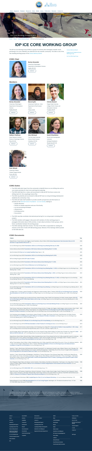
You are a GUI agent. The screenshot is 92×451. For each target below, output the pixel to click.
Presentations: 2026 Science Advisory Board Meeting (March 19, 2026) (40, 249)
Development (24, 424)
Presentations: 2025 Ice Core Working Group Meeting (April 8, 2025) (40, 255)
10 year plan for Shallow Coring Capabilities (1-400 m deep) (64, 327)
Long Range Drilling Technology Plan (40, 426)
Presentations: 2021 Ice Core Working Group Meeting (37, 287)
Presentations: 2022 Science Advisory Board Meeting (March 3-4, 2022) (40, 282)
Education (54, 11)
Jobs (10, 440)
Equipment (16, 11)
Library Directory (56, 439)
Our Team (11, 420)
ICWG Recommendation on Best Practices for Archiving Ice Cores (40, 323)
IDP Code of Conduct (30, 258)
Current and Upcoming (26, 433)
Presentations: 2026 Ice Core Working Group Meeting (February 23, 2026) (42, 245)
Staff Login (74, 434)
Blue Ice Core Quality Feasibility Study (29, 252)
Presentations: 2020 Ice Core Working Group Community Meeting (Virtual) (42, 303)
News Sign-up (55, 422)
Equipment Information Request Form (41, 431)
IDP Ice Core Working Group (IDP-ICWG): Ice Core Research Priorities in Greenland (35, 316)
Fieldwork (22, 11)
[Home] (46, 4)
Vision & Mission (12, 438)
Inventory (23, 418)
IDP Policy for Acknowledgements (59, 433)
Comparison (24, 422)
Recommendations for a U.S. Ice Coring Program (37, 380)
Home (10, 39)
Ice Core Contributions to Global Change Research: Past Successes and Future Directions (50, 363)
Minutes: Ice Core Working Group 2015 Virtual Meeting (37, 320)
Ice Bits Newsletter (56, 420)
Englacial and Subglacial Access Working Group (74, 53)
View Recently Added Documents (59, 444)
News (33, 11)
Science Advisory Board (23, 39)
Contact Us (60, 11)
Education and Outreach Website (76, 423)
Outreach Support (75, 425)
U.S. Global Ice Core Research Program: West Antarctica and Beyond (29, 374)
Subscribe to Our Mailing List (39, 428)
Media (37, 11)
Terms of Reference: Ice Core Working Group (35, 265)
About (11, 11)
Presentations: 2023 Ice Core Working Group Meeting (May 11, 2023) (41, 268)
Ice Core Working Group (72, 56)
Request (23, 426)
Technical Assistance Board (14, 436)
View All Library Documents (58, 442)
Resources (28, 11)
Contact (32, 70)
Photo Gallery (55, 435)
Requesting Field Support (13, 424)
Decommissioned (25, 428)
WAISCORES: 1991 (29, 368)
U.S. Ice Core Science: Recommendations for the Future (28, 339)
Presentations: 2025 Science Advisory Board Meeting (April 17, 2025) (40, 262)
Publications (47, 11)
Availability (24, 420)
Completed (24, 435)
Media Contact (55, 429)
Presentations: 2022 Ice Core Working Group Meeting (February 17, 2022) (42, 277)
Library (41, 11)
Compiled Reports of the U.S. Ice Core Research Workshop (42, 377)
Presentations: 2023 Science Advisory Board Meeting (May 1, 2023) (39, 273)
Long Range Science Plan (13, 426)
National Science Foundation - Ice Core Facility (33, 201)
